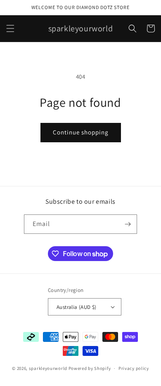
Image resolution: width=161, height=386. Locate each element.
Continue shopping (81, 132)
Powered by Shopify (90, 368)
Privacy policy (133, 368)
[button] (10, 28)
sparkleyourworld (48, 368)
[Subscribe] (127, 224)
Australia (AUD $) (77, 307)
